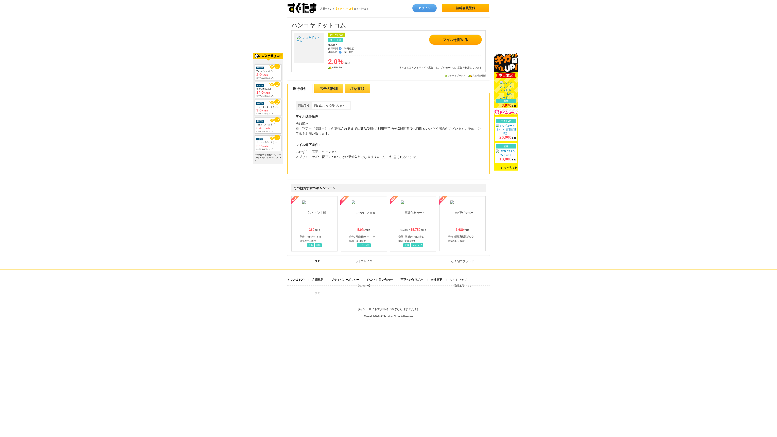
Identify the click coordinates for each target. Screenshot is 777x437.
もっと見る (508, 167)
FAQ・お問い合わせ (380, 279)
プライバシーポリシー (345, 279)
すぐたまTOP (296, 279)
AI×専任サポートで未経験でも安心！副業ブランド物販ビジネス (462, 223)
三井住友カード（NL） (413, 223)
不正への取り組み (411, 279)
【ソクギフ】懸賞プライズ (314, 223)
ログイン (424, 8)
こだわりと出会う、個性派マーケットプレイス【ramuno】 (364, 223)
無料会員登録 (465, 8)
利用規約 (318, 279)
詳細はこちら (506, 129)
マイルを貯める (455, 40)
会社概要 (436, 279)
